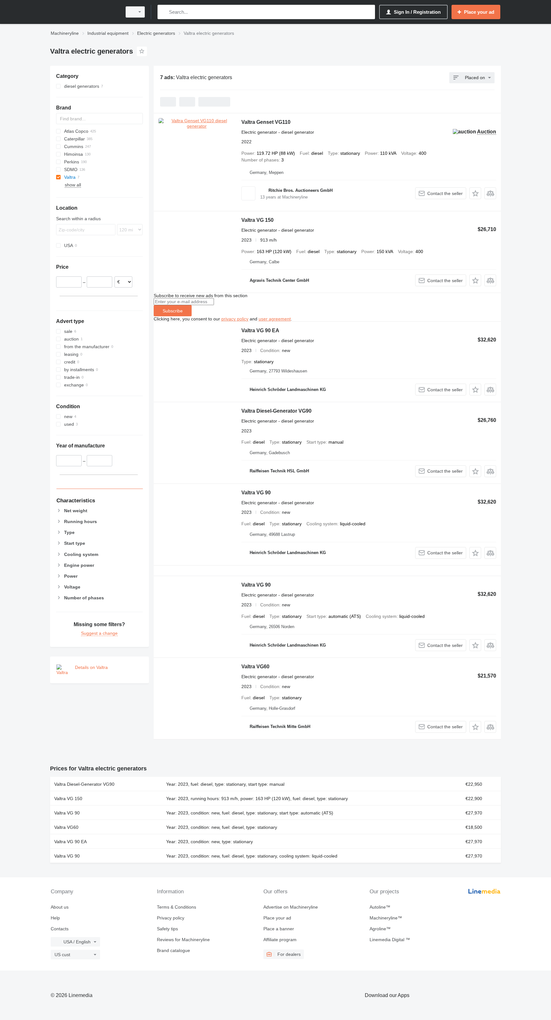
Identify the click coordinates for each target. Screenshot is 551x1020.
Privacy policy (170, 917)
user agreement (275, 318)
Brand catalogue (173, 950)
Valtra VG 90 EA (260, 330)
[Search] (164, 12)
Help (55, 917)
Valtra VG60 (255, 666)
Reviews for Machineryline (183, 939)
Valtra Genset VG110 (265, 122)
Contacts (60, 928)
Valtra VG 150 (257, 220)
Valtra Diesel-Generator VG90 (276, 411)
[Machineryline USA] (84, 12)
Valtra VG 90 (256, 492)
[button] (475, 193)
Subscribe (173, 310)
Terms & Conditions (176, 907)
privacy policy (234, 318)
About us (60, 907)
